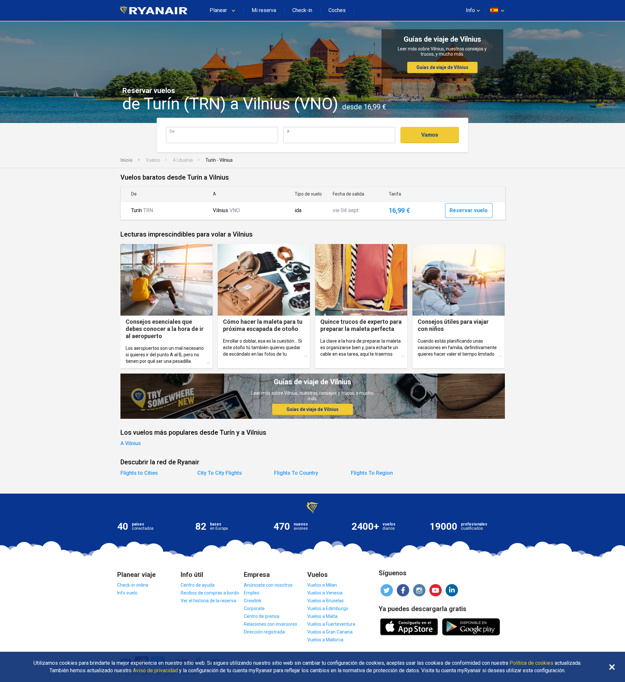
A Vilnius (130, 443)
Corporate (254, 608)
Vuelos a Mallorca (325, 639)
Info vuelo (127, 592)
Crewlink (252, 600)
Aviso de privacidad (155, 671)
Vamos (429, 135)
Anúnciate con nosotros (268, 585)
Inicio (126, 160)
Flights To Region (372, 473)
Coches (337, 10)
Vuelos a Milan (322, 585)
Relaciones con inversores (270, 624)
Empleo (251, 592)
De (172, 131)
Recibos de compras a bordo (210, 592)
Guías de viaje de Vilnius (442, 67)
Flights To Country (296, 473)
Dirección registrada (264, 631)
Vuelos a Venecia (324, 592)
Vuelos (153, 160)
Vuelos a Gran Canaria (330, 631)
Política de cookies (531, 663)
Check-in (302, 10)
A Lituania (183, 160)
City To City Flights (219, 473)
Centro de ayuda (198, 585)
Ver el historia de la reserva (208, 600)
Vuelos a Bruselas (325, 600)
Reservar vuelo (469, 210)
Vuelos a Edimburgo (327, 608)
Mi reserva (264, 10)
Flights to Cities (139, 473)
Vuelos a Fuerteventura (331, 624)
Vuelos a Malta (322, 616)
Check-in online (132, 585)
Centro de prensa (261, 616)
